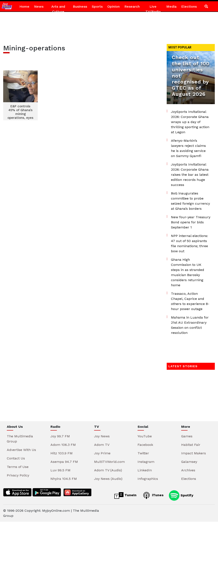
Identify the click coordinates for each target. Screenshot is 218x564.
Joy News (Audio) (108, 479)
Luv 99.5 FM (60, 470)
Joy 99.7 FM (60, 436)
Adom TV (101, 445)
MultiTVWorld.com (109, 462)
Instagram (146, 462)
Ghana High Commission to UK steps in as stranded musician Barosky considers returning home (187, 272)
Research (132, 6)
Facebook (145, 445)
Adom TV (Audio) (108, 470)
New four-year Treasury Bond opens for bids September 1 (190, 222)
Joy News (102, 436)
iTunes (157, 495)
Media (171, 6)
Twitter (143, 453)
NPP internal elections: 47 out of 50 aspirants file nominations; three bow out (189, 243)
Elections (189, 6)
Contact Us (16, 458)
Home (24, 6)
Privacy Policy (18, 475)
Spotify (186, 495)
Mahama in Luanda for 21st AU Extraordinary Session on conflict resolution (190, 325)
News (38, 6)
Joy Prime (102, 453)
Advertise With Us (21, 450)
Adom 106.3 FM (63, 445)
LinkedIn (145, 470)
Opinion (113, 6)
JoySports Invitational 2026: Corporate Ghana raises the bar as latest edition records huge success (190, 174)
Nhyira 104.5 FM (63, 479)
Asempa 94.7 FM (64, 462)
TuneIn (129, 495)
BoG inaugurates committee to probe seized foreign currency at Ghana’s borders (190, 201)
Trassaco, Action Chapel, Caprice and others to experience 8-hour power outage (190, 301)
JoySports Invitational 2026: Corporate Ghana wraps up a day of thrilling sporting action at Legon (190, 122)
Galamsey (189, 462)
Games (186, 436)
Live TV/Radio (153, 9)
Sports (97, 6)
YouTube (145, 436)
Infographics (148, 479)
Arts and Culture (58, 9)
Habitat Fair (190, 445)
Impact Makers (193, 453)
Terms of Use (18, 467)
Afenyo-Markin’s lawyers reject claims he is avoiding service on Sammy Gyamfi (188, 148)
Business (80, 6)
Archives (188, 470)
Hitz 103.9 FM (61, 453)
